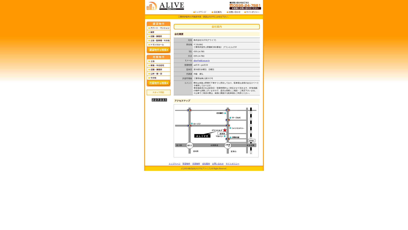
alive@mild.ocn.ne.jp (202, 60)
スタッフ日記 (158, 92)
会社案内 (206, 164)
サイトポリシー (232, 164)
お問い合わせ (218, 164)
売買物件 (196, 164)
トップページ (174, 164)
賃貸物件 (186, 164)
